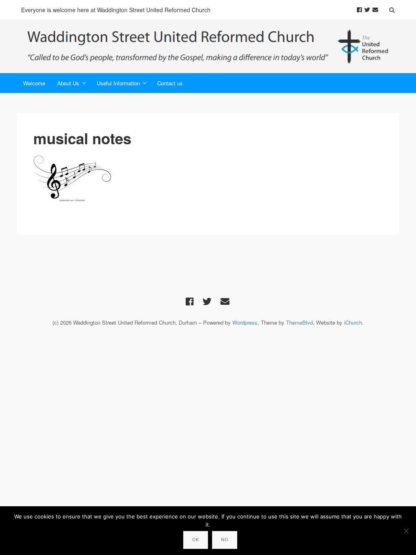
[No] (406, 531)
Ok (195, 539)
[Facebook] (359, 9)
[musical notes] (208, 179)
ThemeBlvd (299, 322)
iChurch (353, 322)
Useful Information (118, 83)
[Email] (375, 9)
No (224, 539)
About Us (68, 83)
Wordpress (245, 322)
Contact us (170, 83)
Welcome (34, 83)
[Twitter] (367, 9)
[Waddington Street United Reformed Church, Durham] (208, 46)
